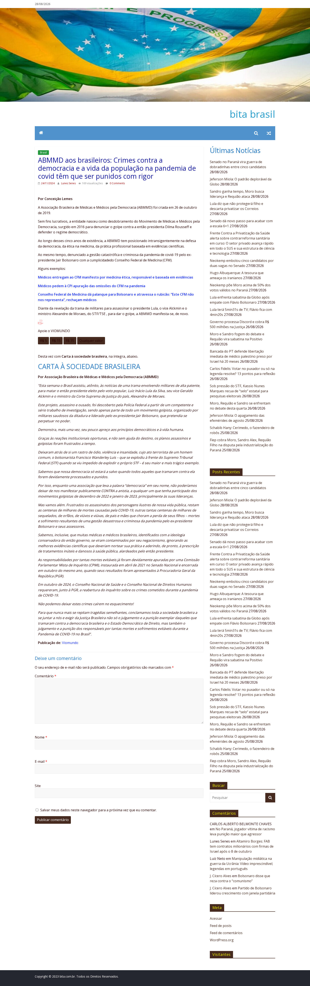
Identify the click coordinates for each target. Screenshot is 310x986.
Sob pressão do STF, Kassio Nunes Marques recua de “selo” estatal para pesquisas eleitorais (239, 391)
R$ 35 (70, 340)
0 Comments (117, 183)
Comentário (45, 676)
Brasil (43, 152)
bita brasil (252, 113)
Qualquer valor (91, 340)
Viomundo (70, 642)
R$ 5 (43, 340)
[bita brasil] (155, 10)
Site (38, 785)
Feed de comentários (226, 933)
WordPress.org (222, 940)
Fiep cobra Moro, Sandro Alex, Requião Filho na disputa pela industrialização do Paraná (241, 445)
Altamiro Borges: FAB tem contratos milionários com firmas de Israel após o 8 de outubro (242, 846)
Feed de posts (221, 925)
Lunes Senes (68, 183)
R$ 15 (56, 340)
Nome (41, 737)
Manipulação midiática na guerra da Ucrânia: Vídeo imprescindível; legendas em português (241, 863)
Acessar (216, 918)
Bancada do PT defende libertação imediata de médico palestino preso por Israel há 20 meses (241, 356)
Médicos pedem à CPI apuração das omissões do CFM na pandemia (91, 286)
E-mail (41, 761)
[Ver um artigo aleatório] (269, 133)
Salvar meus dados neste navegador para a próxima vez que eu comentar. (98, 810)
